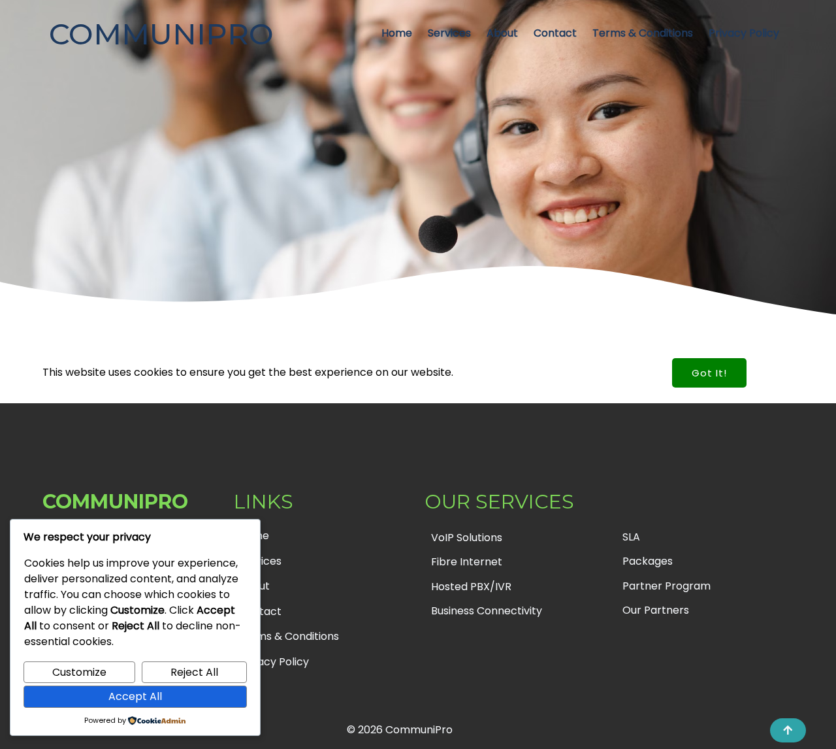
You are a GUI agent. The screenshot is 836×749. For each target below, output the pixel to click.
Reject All (194, 672)
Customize (79, 672)
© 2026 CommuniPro (400, 729)
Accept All (135, 696)
